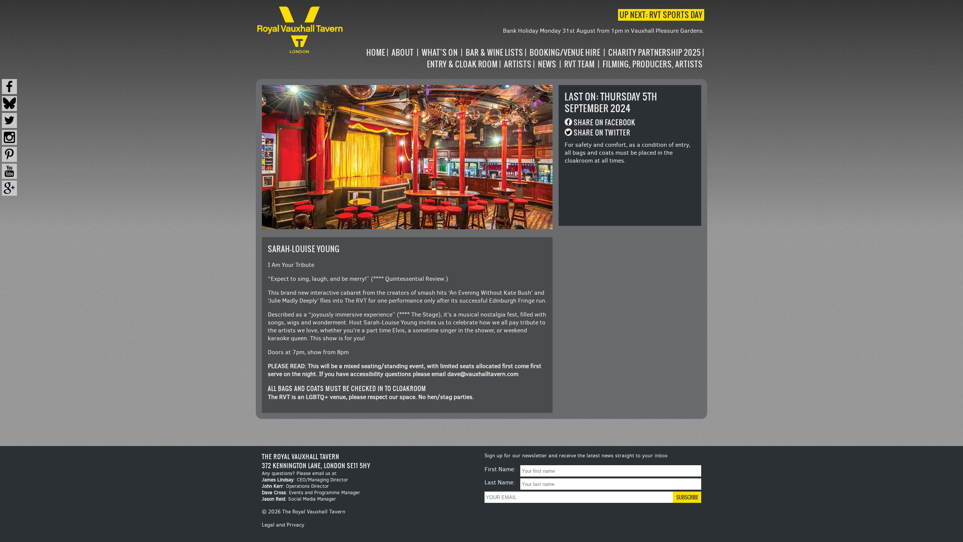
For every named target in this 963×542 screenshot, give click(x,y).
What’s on (440, 52)
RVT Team (579, 64)
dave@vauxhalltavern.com (482, 374)
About (403, 52)
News (547, 64)
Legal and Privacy (283, 524)
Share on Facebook (604, 122)
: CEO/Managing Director (305, 480)
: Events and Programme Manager (311, 492)
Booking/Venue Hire (565, 52)
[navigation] (524, 58)
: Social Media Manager (299, 499)
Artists (518, 64)
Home (375, 52)
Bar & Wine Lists (494, 52)
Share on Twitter (602, 133)
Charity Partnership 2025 (654, 52)
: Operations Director (295, 486)
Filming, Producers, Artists (653, 64)
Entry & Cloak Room (462, 64)
